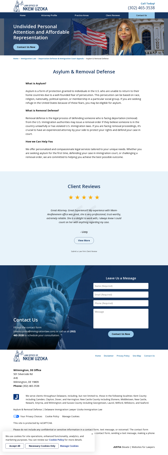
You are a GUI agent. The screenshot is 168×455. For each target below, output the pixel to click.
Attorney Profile (49, 15)
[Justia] (16, 397)
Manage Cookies (70, 416)
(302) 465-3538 (141, 7)
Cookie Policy (52, 416)
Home (23, 15)
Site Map (137, 355)
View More (84, 240)
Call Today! (148, 3)
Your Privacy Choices (31, 416)
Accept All (14, 445)
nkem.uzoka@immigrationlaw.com (34, 331)
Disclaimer (109, 355)
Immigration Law (28, 58)
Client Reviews (113, 15)
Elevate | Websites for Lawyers (134, 447)
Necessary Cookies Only (42, 445)
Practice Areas (82, 15)
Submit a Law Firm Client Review (84, 251)
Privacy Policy (123, 355)
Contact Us (141, 15)
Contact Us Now (26, 47)
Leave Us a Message (121, 278)
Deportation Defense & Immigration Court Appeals (61, 58)
